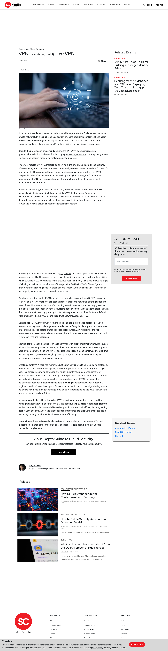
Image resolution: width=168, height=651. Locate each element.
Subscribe (131, 278)
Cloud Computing (123, 432)
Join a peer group (89, 633)
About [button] (127, 5)
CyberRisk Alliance (56, 625)
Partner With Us (89, 638)
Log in (150, 5)
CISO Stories (38, 5)
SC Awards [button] (115, 5)
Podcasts (123, 638)
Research (124, 625)
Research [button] (101, 5)
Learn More (63, 452)
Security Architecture (74, 489)
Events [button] (76, 5)
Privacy (52, 638)
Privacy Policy (136, 271)
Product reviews (126, 621)
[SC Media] (13, 4)
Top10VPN (66, 273)
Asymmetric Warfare (125, 428)
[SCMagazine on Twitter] (23, 632)
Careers (52, 633)
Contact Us (53, 629)
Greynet (119, 436)
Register (159, 5)
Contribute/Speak (89, 625)
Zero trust (24, 49)
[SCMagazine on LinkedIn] (29, 632)
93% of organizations (76, 154)
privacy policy (97, 648)
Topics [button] (51, 5)
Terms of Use (124, 271)
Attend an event (89, 629)
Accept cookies (137, 644)
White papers (125, 629)
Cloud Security (37, 49)
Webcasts (124, 633)
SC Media (53, 621)
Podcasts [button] (88, 5)
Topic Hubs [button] (64, 5)
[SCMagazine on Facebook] (17, 632)
